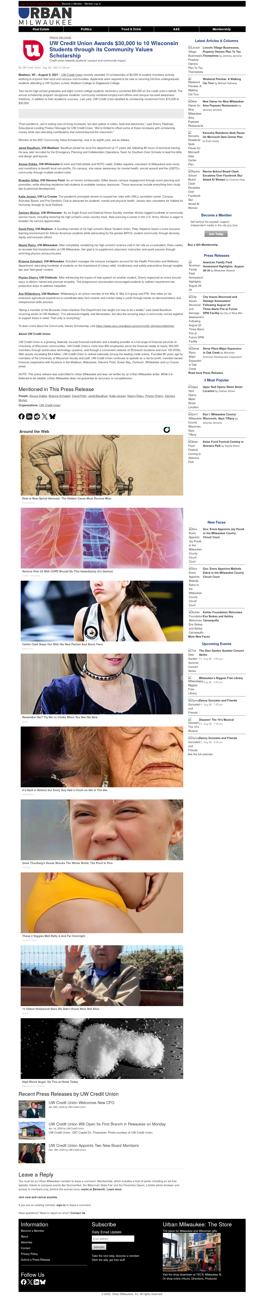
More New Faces (199, 636)
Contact (25, 1248)
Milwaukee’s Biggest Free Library (221, 678)
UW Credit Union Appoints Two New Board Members (94, 1145)
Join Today (216, 234)
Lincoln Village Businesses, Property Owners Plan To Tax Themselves (222, 51)
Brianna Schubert (30, 261)
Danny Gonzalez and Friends (218, 700)
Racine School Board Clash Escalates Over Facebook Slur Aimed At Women (222, 175)
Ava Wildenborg (29, 293)
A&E (176, 29)
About (24, 1236)
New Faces (217, 522)
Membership (222, 29)
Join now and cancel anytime (38, 1197)
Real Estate (41, 29)
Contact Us (78, 1213)
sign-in (61, 1205)
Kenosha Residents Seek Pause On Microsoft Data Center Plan (224, 135)
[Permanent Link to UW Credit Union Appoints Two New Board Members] (32, 1162)
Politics (86, 29)
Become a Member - (73, 3)
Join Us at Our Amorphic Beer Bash (40, 3)
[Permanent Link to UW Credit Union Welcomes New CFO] (32, 1117)
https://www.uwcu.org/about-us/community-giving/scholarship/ (135, 326)
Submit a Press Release (35, 1259)
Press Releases (216, 255)
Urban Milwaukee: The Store (197, 1224)
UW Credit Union (31, 67)
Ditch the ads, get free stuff (108, 1260)
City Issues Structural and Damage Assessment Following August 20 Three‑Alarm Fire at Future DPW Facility (220, 305)
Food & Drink (131, 29)
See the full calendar (200, 754)
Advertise (26, 1242)
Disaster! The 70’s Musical (216, 720)
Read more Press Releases (205, 373)
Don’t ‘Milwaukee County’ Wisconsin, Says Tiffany (220, 416)
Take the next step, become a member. (116, 1256)
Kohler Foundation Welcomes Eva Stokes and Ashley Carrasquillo (222, 616)
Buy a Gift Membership (203, 245)
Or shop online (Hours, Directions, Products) (190, 1278)
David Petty (26, 229)
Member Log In (92, 3)
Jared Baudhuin (29, 148)
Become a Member (216, 215)
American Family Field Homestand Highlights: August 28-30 (223, 266)
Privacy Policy (29, 1254)
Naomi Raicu (27, 245)
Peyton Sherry (28, 277)
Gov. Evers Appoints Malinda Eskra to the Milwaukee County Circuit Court (223, 573)
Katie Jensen (27, 196)
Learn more (114, 1189)
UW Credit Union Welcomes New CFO (81, 1102)
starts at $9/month (93, 1189)
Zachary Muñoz (29, 212)
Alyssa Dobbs (28, 164)
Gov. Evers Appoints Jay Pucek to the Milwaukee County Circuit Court (223, 533)
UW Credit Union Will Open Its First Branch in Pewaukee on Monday (107, 1124)
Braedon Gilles (29, 180)
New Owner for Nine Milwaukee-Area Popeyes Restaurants (223, 103)
